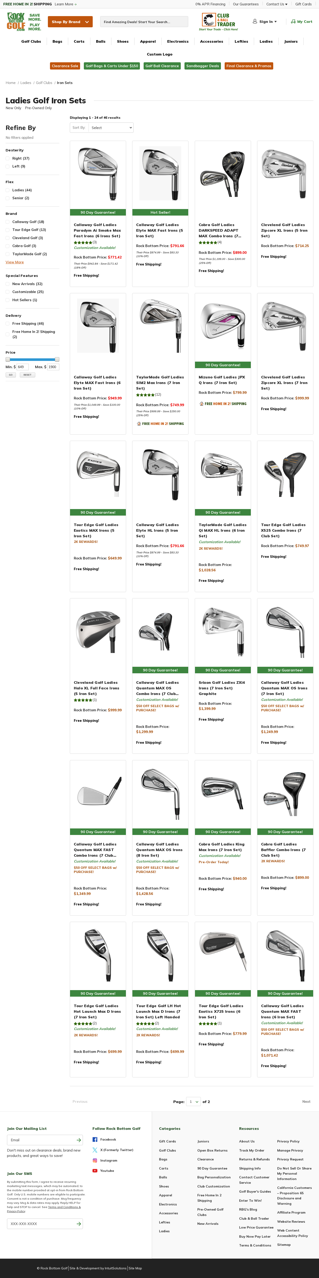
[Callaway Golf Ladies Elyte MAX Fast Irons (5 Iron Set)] (160, 173)
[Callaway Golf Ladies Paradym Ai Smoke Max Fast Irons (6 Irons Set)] (98, 173)
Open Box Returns (212, 1150)
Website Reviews (291, 1221)
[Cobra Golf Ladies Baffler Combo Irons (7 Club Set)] (285, 793)
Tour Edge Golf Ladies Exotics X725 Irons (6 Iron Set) (221, 1011)
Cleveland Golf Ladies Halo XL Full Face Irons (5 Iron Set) (97, 688)
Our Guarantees (246, 4)
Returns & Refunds (254, 1159)
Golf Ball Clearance (162, 66)
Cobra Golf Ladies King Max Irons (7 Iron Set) (222, 847)
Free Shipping (28, 323)
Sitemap (284, 1245)
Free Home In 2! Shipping (33, 334)
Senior (20, 198)
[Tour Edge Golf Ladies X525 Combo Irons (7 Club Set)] (285, 473)
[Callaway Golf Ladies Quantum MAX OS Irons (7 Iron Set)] (285, 631)
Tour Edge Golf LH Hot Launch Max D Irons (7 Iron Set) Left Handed (158, 1011)
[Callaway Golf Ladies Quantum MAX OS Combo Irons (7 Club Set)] (160, 631)
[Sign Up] (79, 1224)
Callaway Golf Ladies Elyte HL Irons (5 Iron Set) (157, 530)
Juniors (291, 41)
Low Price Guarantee (256, 1227)
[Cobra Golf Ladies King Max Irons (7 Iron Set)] (223, 793)
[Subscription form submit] (79, 1140)
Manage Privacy (290, 1150)
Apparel (148, 41)
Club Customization (213, 1186)
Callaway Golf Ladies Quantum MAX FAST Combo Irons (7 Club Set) (95, 850)
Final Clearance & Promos (249, 66)
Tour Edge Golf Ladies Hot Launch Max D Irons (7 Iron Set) (97, 1011)
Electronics (178, 41)
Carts (79, 41)
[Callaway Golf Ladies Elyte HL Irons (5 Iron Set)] (160, 473)
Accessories (211, 41)
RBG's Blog (248, 1209)
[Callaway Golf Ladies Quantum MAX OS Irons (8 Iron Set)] (160, 793)
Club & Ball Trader (254, 1218)
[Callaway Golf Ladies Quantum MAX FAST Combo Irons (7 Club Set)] (98, 793)
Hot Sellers (24, 300)
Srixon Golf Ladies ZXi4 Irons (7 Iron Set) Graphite (222, 688)
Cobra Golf (24, 246)
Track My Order (251, 1150)
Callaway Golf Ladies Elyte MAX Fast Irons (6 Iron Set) (97, 383)
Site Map (135, 1268)
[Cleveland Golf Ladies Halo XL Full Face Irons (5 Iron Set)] (98, 631)
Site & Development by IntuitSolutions (98, 1268)
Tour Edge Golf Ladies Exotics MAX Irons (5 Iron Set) (96, 530)
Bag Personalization (214, 1177)
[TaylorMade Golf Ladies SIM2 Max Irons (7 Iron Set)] (160, 326)
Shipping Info (250, 1168)
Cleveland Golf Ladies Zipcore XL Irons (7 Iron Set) (284, 383)
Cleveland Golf (27, 238)
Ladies (266, 41)
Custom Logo (159, 54)
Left (18, 166)
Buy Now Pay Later (255, 1236)
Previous (80, 1101)
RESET (28, 374)
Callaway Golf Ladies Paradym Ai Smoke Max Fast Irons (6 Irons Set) (97, 230)
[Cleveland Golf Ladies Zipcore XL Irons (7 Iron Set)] (285, 326)
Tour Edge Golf (29, 229)
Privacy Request (290, 1159)
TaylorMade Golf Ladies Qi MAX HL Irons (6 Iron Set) (223, 530)
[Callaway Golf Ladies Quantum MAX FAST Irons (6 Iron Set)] (285, 954)
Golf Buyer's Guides (255, 1191)
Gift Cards (303, 4)
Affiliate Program (291, 1212)
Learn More (38, 4)
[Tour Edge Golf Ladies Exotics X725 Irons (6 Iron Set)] (223, 954)
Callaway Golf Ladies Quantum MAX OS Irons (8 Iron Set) (159, 850)
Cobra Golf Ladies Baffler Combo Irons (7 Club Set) (283, 850)
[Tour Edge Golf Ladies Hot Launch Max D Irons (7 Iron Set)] (98, 954)
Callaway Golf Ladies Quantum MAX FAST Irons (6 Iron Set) (282, 1011)
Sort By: (79, 127)
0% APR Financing (210, 4)
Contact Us (275, 4)
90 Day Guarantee (212, 1168)
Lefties (241, 41)
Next (306, 1101)
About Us (247, 1141)
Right (20, 158)
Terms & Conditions (255, 1245)
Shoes (123, 41)
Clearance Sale (65, 66)
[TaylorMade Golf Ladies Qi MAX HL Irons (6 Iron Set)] (223, 473)
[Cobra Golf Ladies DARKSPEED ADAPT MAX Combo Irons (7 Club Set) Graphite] (223, 173)
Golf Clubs (31, 41)
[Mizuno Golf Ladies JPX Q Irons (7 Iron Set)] (223, 326)
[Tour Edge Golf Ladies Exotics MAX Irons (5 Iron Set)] (98, 473)
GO (11, 374)
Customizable (28, 292)
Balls (101, 41)
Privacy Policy (288, 1141)
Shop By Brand (66, 21)
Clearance (205, 1159)
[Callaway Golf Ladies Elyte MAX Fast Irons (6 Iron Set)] (98, 326)
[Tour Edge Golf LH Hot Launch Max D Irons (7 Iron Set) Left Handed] (160, 954)
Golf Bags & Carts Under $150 (112, 66)
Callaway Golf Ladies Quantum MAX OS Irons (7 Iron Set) (284, 688)
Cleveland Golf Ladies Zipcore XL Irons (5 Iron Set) (284, 230)
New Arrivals (27, 284)
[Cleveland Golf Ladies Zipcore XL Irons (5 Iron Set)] (285, 173)
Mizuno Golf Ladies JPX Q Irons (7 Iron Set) (222, 380)
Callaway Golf (28, 222)
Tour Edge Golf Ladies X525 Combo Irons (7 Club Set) (283, 530)
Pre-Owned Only (38, 108)
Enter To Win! (250, 1200)
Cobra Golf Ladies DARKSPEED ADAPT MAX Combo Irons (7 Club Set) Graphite (219, 230)
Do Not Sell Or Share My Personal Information (294, 1173)
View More (15, 262)
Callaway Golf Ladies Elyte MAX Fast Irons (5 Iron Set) (159, 230)
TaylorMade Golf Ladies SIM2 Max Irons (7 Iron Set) (160, 383)
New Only (13, 108)
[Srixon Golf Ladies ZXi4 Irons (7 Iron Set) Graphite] (223, 631)
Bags (57, 41)
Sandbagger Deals (202, 66)
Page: (178, 1101)
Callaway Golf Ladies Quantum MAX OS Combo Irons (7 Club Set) (157, 688)
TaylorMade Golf (29, 254)
